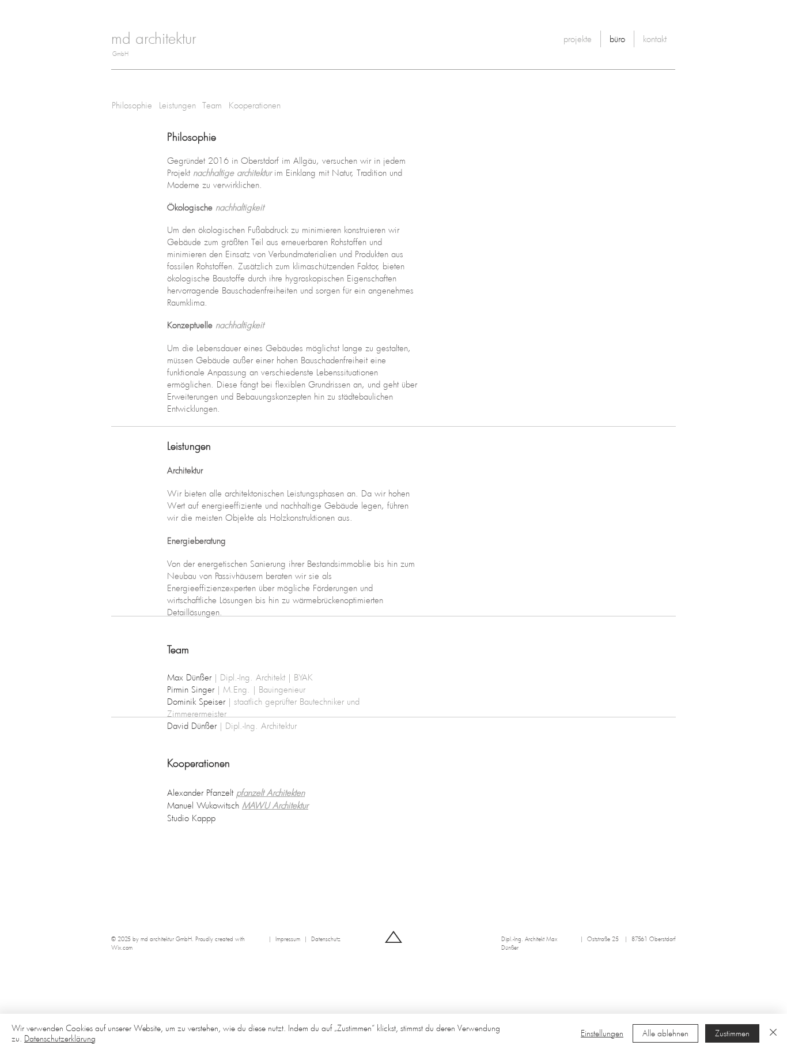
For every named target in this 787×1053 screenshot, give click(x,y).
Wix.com (122, 947)
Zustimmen (732, 1033)
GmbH (120, 54)
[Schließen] (773, 1033)
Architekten (286, 792)
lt (263, 792)
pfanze (248, 792)
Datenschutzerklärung (60, 1038)
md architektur (153, 38)
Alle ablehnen (665, 1033)
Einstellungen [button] (602, 1033)
